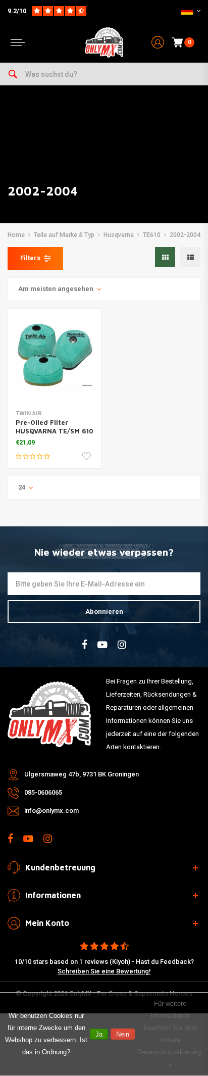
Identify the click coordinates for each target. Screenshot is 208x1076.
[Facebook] (84, 645)
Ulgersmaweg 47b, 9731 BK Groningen (81, 774)
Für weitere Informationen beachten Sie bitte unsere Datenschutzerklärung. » (170, 1034)
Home (16, 234)
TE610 (152, 234)
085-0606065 (43, 792)
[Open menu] (18, 42)
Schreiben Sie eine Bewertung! (104, 971)
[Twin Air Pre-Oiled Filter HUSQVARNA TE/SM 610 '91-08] (54, 355)
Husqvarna (118, 234)
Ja (98, 1034)
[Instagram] (122, 645)
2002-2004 (185, 234)
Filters (30, 258)
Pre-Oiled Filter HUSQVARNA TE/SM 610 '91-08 (54, 431)
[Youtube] (102, 645)
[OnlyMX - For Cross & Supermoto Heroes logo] (104, 42)
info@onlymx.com (51, 810)
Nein (122, 1034)
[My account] (157, 42)
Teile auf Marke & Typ (64, 234)
